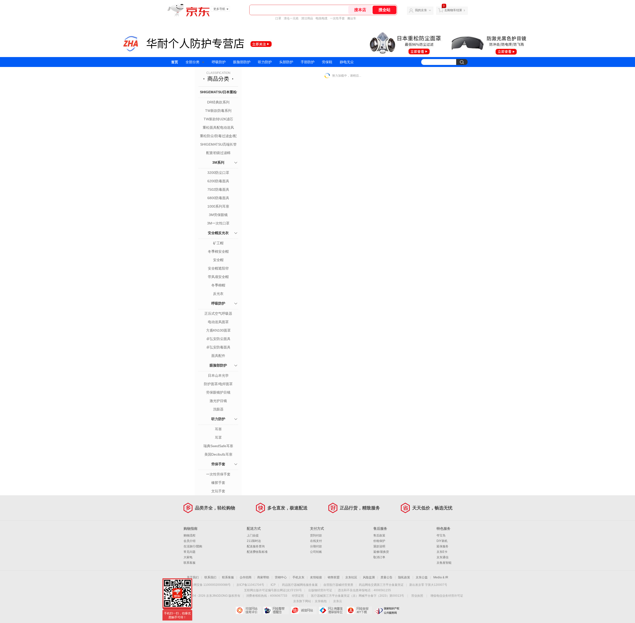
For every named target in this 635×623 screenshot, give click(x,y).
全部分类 (192, 62)
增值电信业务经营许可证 (446, 595)
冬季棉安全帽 (218, 251)
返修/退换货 (381, 552)
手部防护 (308, 62)
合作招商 (246, 577)
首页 (174, 62)
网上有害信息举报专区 (331, 610)
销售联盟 (334, 577)
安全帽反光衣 (218, 233)
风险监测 (369, 577)
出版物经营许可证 (320, 590)
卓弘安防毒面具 (218, 347)
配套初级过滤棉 (218, 153)
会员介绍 (189, 541)
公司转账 (316, 552)
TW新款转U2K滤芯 (218, 119)
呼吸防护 (219, 62)
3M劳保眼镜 (218, 215)
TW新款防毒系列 (218, 111)
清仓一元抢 (291, 18)
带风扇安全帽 (218, 277)
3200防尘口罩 (218, 173)
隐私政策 (404, 577)
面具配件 (218, 356)
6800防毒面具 (218, 198)
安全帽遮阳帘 (218, 268)
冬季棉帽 (218, 285)
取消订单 (379, 557)
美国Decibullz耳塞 (218, 454)
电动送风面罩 (218, 322)
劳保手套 (218, 464)
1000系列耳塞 (218, 206)
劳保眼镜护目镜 (218, 392)
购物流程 (189, 535)
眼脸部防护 (242, 62)
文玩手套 (218, 491)
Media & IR (440, 577)
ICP (273, 585)
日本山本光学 (218, 375)
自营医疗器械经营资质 (338, 585)
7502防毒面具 (218, 189)
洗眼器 (218, 409)
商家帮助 (263, 577)
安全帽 (218, 260)
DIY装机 (442, 541)
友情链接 (316, 577)
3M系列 (218, 162)
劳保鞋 (327, 62)
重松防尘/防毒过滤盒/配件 (218, 136)
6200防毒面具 (218, 181)
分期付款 (316, 546)
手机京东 (298, 577)
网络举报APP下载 (359, 610)
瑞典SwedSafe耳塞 (218, 446)
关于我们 (193, 577)
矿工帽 (218, 243)
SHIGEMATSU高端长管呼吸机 (218, 144)
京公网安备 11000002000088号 (209, 585)
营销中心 (281, 577)
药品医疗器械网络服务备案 (300, 585)
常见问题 (189, 552)
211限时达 (254, 541)
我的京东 (421, 10)
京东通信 (442, 557)
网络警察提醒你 (276, 610)
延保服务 (442, 546)
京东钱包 (321, 601)
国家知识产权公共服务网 (387, 610)
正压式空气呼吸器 (218, 313)
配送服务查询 (256, 546)
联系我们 (210, 577)
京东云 (337, 601)
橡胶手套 (218, 483)
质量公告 (386, 577)
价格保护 (379, 541)
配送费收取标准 (257, 552)
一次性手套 (337, 18)
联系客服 (189, 562)
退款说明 (379, 546)
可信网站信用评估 (248, 610)
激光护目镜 (218, 401)
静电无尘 (347, 62)
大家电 (188, 557)
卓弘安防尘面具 (218, 339)
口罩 (278, 18)
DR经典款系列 (218, 102)
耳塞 (218, 429)
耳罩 (218, 437)
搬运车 (351, 18)
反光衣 (218, 294)
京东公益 (422, 577)
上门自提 (253, 535)
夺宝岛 (441, 535)
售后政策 (379, 535)
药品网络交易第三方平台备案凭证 (381, 585)
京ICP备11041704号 (250, 585)
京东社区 (351, 577)
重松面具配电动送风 (218, 127)
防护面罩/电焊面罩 (218, 384)
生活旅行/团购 (193, 546)
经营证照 (298, 595)
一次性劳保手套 (218, 474)
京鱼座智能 (444, 562)
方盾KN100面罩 (218, 330)
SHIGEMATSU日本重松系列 (218, 97)
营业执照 (417, 595)
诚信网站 (304, 610)
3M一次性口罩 (218, 223)
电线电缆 (321, 18)
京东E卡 (442, 552)
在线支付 (316, 541)
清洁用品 (307, 18)
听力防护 (265, 62)
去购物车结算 (453, 10)
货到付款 (316, 535)
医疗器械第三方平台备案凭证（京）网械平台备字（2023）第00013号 (357, 595)
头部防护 (286, 62)
